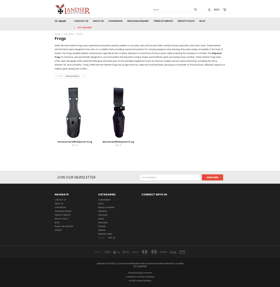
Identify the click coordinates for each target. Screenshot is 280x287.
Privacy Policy (186, 21)
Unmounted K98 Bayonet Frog (75, 141)
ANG (216, 9)
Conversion (115, 21)
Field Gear (102, 215)
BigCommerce (145, 273)
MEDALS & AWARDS (106, 207)
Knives (101, 219)
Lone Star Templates (145, 276)
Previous (272, 277)
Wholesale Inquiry (138, 21)
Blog (202, 21)
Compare (74, 112)
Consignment (104, 200)
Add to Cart (75, 117)
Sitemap (58, 230)
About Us (98, 21)
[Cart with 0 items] (224, 9)
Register (69, 226)
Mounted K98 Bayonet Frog (118, 141)
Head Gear (103, 222)
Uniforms (102, 211)
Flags (101, 203)
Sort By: (59, 76)
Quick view (74, 106)
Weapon (101, 230)
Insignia (102, 226)
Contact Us (81, 21)
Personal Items (105, 234)
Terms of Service (163, 21)
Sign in (58, 226)
